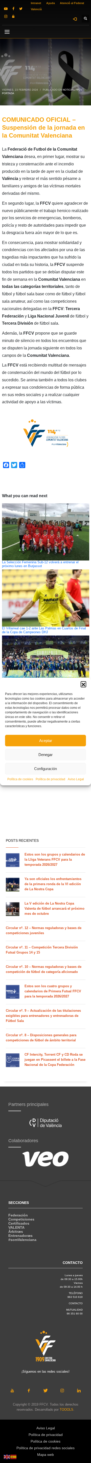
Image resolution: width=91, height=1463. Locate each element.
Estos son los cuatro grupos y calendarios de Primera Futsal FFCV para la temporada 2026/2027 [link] (53, 991)
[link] (6, 9)
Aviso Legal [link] (76, 779)
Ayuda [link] (50, 3)
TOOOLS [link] (66, 1409)
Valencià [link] (36, 9)
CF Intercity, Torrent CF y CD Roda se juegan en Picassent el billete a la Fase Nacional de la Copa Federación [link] (55, 1060)
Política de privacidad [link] (50, 779)
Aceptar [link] (45, 740)
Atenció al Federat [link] (72, 3)
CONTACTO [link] (76, 1303)
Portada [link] (8, 93)
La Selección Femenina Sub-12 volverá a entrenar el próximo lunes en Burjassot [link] (40, 564)
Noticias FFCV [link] (72, 89)
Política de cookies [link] (20, 779)
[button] (83, 684)
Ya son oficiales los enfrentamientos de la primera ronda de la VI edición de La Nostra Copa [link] (53, 884)
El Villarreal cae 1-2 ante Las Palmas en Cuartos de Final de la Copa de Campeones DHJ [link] (44, 630)
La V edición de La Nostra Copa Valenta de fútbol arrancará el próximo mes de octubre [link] (54, 908)
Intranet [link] (36, 3)
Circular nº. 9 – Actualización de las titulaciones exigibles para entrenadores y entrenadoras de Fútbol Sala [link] (43, 1016)
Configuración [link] (45, 768)
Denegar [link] (45, 754)
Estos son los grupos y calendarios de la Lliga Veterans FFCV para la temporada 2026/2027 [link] (55, 859)
